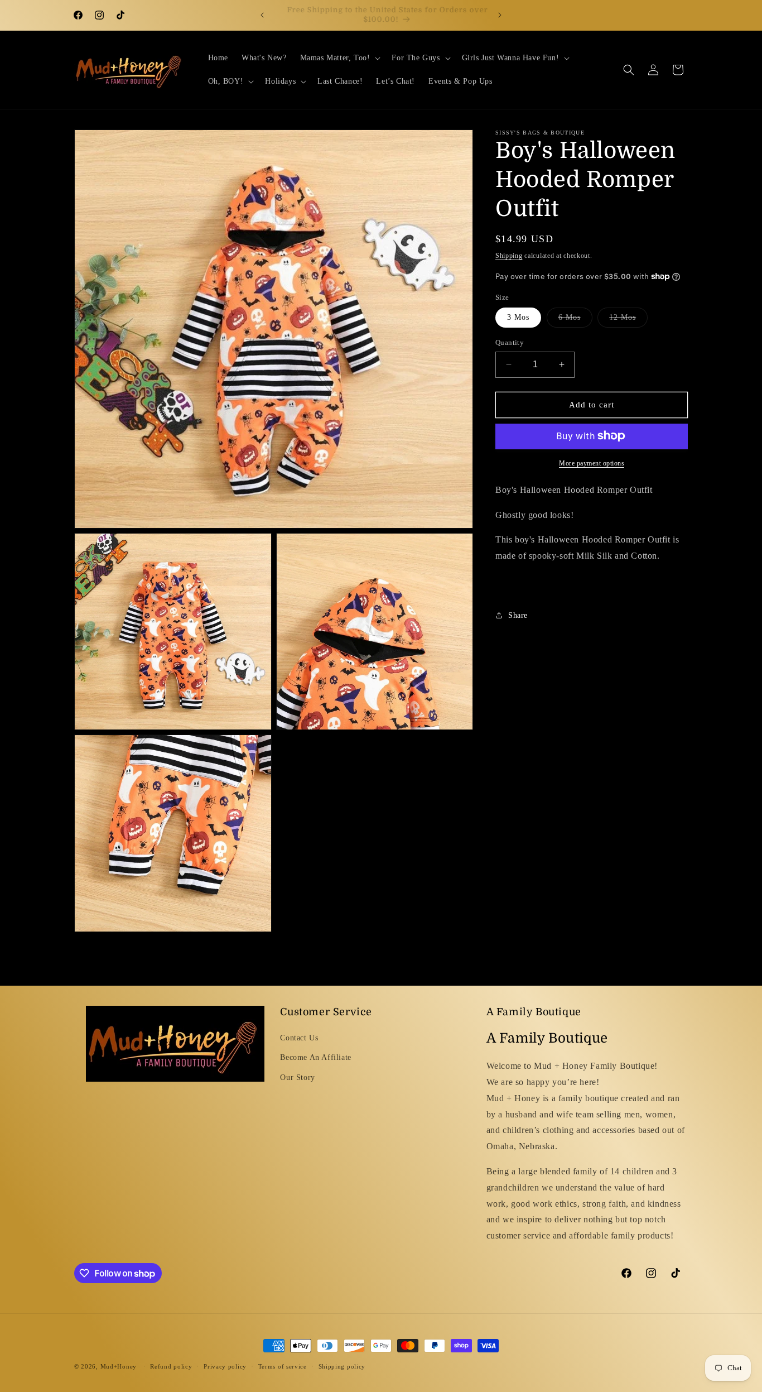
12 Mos (628, 320)
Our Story (297, 1077)
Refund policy (171, 1366)
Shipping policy (342, 1366)
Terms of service (282, 1366)
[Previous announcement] (262, 15)
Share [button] (518, 615)
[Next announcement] (500, 15)
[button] (339, 58)
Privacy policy (225, 1366)
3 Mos (518, 317)
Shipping (509, 256)
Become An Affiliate (315, 1057)
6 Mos (575, 320)
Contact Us (299, 1038)
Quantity (509, 342)
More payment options (591, 463)
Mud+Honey (118, 1366)
